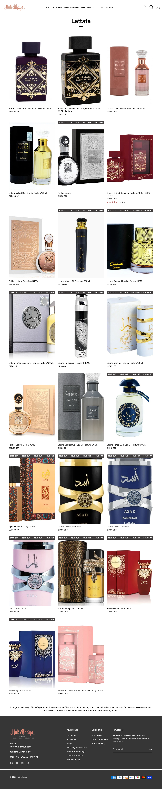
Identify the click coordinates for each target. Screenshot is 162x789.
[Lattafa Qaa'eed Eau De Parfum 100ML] (130, 243)
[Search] (151, 7)
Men (48, 7)
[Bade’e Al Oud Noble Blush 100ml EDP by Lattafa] (81, 652)
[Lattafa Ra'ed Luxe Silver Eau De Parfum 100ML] (32, 325)
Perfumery (74, 7)
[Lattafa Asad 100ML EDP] (81, 489)
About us (71, 735)
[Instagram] (22, 763)
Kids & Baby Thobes (60, 7)
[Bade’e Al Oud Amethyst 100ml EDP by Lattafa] (32, 71)
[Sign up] (150, 749)
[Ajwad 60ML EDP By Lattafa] (32, 489)
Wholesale (97, 735)
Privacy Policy (98, 743)
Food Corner (98, 7)
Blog (69, 743)
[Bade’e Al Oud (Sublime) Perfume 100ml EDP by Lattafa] (130, 155)
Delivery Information (77, 747)
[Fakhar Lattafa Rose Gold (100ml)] (32, 243)
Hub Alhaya (21, 777)
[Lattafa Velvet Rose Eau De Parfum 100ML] (130, 71)
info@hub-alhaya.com (20, 746)
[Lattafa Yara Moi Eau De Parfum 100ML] (130, 325)
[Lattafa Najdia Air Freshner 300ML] (81, 325)
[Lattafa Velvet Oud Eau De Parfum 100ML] (32, 155)
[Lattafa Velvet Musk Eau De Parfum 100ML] (81, 407)
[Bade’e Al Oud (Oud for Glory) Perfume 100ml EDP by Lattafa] (81, 71)
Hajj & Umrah (85, 7)
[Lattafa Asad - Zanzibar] (130, 489)
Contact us (72, 739)
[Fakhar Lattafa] (81, 155)
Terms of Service (75, 755)
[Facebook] (11, 763)
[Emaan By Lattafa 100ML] (32, 652)
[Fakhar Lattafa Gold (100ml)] (32, 407)
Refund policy (73, 759)
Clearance (109, 7)
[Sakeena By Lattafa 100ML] (130, 571)
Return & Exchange (76, 751)
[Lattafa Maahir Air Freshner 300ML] (81, 243)
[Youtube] (17, 763)
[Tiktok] (28, 763)
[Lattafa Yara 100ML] (32, 571)
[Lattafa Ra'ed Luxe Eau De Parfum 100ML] (130, 407)
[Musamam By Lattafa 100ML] (81, 571)
